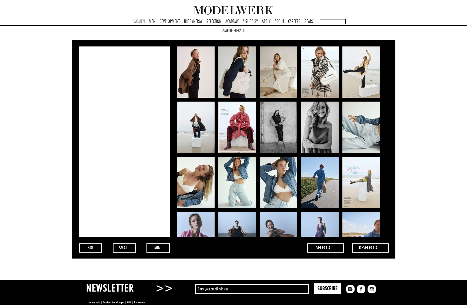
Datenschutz (94, 302)
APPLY (266, 21)
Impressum (139, 302)
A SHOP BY (250, 21)
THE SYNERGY (193, 21)
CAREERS (294, 21)
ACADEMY (232, 21)
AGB (129, 302)
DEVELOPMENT (169, 21)
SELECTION (213, 21)
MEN (152, 21)
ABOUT (279, 21)
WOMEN (139, 21)
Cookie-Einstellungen (113, 302)
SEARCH (310, 21)
